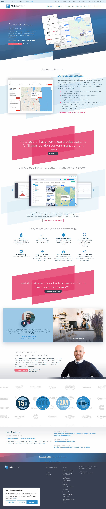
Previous (12, 190)
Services (65, 467)
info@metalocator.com (86, 473)
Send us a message (88, 1)
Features (60, 6)
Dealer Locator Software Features (68, 470)
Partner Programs (68, 487)
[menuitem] (50, 6)
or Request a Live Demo (53, 461)
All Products (53, 153)
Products (50, 6)
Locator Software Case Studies (68, 474)
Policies (14, 498)
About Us (76, 1)
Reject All (22, 502)
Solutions (65, 484)
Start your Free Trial (15, 43)
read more (29, 1)
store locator (17, 32)
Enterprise (70, 6)
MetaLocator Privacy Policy (68, 499)
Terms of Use (66, 491)
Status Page (66, 496)
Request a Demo (21, 370)
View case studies (78, 338)
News (69, 1)
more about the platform (52, 220)
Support (97, 6)
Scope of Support (68, 494)
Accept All (32, 502)
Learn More (26, 43)
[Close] (38, 489)
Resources (66, 489)
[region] (21, 497)
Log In (99, 1)
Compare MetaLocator (66, 477)
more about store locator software (71, 112)
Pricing (79, 6)
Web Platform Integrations (67, 481)
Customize (11, 502)
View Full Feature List (53, 291)
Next (93, 190)
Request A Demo (60, 1)
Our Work (88, 6)
